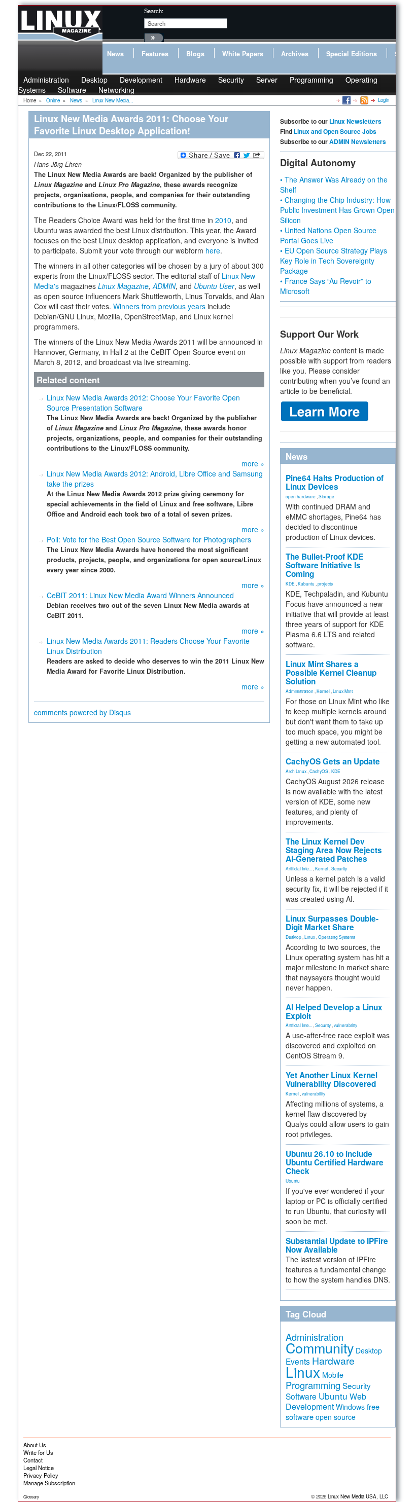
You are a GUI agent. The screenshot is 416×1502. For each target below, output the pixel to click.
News (115, 53)
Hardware (190, 80)
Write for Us (38, 1452)
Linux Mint (343, 691)
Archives (294, 53)
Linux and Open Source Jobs (335, 131)
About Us (34, 1445)
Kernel (323, 691)
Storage (326, 496)
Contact (33, 1460)
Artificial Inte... (299, 868)
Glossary (31, 1496)
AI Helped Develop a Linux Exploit (334, 1011)
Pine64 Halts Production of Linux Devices (335, 482)
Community (320, 1348)
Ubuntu (293, 1181)
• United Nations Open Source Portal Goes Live (328, 235)
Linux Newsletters (355, 121)
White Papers (242, 53)
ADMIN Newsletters (357, 141)
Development (141, 80)
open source (336, 1417)
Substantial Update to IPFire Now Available (337, 1245)
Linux (309, 937)
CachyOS (318, 771)
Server (267, 80)
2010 (223, 220)
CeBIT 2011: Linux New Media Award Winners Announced (140, 595)
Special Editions (351, 53)
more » (252, 463)
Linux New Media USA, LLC (358, 1496)
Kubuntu (306, 583)
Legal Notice (38, 1467)
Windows (350, 1407)
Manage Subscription (49, 1483)
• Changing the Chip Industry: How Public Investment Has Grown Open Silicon (337, 210)
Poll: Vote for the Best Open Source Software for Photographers (149, 539)
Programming (311, 80)
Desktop (293, 937)
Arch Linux (296, 771)
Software (72, 90)
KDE (290, 583)
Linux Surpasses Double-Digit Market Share (332, 923)
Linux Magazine (123, 286)
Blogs (195, 53)
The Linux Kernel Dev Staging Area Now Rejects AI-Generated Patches (334, 850)
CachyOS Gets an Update (333, 761)
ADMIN (164, 286)
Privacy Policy (40, 1475)
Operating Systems (336, 937)
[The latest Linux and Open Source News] (363, 99)
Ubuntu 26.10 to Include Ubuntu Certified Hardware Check (335, 1162)
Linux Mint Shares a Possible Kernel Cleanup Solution (331, 672)
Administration (300, 691)
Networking (116, 90)
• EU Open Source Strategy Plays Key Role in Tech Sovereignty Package (333, 260)
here (212, 250)
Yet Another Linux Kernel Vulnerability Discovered (331, 1079)
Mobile (332, 1375)
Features (155, 53)
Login (383, 99)
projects (325, 583)
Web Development (326, 1401)
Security (231, 80)
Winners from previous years (159, 306)
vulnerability (345, 1025)
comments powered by (82, 712)
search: (153, 11)
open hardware (301, 496)
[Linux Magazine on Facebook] (346, 99)
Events (298, 1361)
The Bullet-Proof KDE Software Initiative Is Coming (324, 565)
